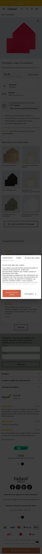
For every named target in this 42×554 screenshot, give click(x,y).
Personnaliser (29, 294)
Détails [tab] (18, 258)
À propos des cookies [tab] (32, 258)
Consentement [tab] (7, 258)
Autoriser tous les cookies (12, 293)
